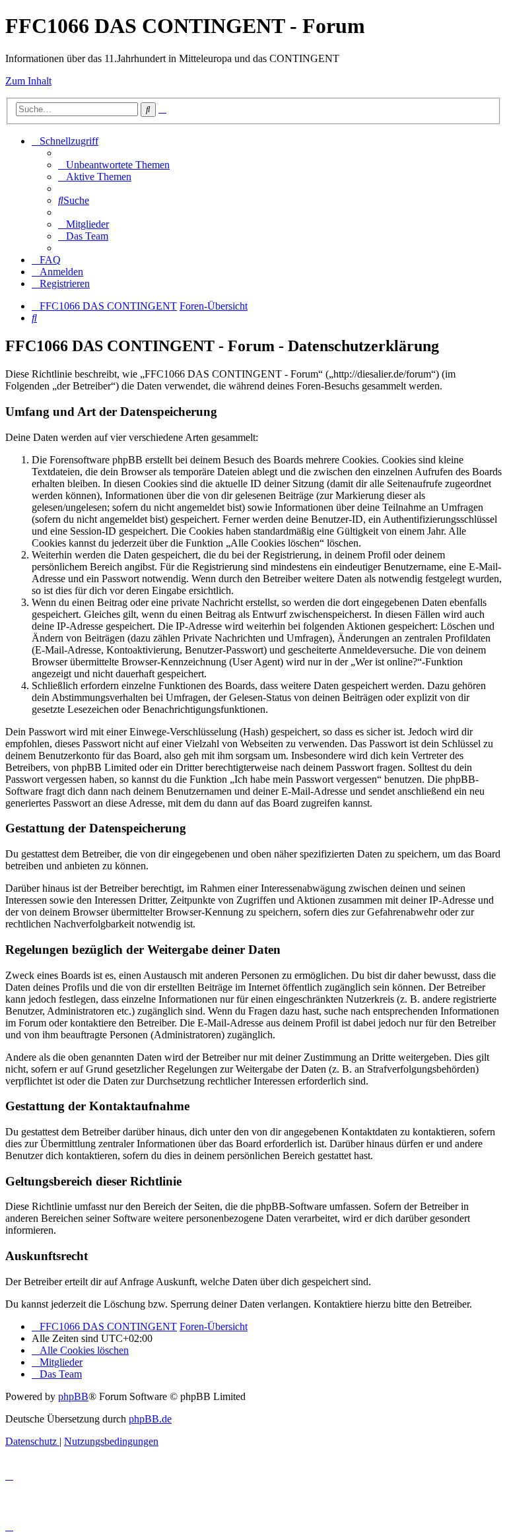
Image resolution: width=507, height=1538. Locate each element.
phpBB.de (150, 1418)
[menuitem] (114, 164)
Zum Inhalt (28, 80)
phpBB (73, 1396)
